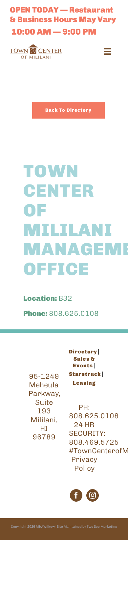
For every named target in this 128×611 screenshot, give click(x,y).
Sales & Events (84, 362)
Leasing (84, 383)
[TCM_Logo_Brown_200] (36, 47)
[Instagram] (92, 495)
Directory (83, 351)
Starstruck (85, 374)
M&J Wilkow (45, 527)
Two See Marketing (102, 527)
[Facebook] (76, 495)
